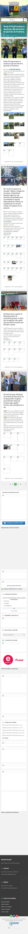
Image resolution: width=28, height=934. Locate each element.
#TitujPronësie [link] (7, 71)
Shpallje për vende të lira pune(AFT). (9, 727)
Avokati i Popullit (4, 911)
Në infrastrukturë (8, 605)
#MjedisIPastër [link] (7, 234)
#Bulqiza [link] (17, 411)
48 (20, 484)
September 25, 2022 (9, 161)
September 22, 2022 (9, 286)
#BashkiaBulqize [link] (8, 110)
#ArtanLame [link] (6, 79)
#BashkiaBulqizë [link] (8, 233)
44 (10, 484)
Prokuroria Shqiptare (5, 909)
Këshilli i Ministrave (5, 904)
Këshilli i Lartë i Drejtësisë (6, 906)
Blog (8, 35)
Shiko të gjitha (5, 738)
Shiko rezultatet (14, 611)
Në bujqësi (7, 603)
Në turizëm (7, 601)
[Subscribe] (24, 635)
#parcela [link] (6, 86)
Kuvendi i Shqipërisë (5, 901)
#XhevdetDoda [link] (7, 218)
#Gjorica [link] (22, 97)
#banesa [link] (10, 86)
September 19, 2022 (9, 367)
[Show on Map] (25, 19)
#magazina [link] (15, 86)
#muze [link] (6, 412)
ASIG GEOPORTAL (17, 585)
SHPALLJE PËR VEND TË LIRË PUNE (9, 725)
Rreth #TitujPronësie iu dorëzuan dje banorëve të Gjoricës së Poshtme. (13, 63)
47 (18, 484)
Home (4, 35)
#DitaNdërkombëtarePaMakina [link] (11, 231)
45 (12, 484)
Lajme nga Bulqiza (19, 161)
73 (25, 484)
